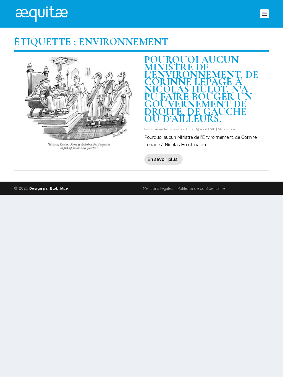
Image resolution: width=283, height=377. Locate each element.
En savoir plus (162, 159)
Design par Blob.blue (48, 188)
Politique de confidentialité (201, 188)
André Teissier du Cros (176, 129)
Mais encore (227, 129)
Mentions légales (158, 188)
